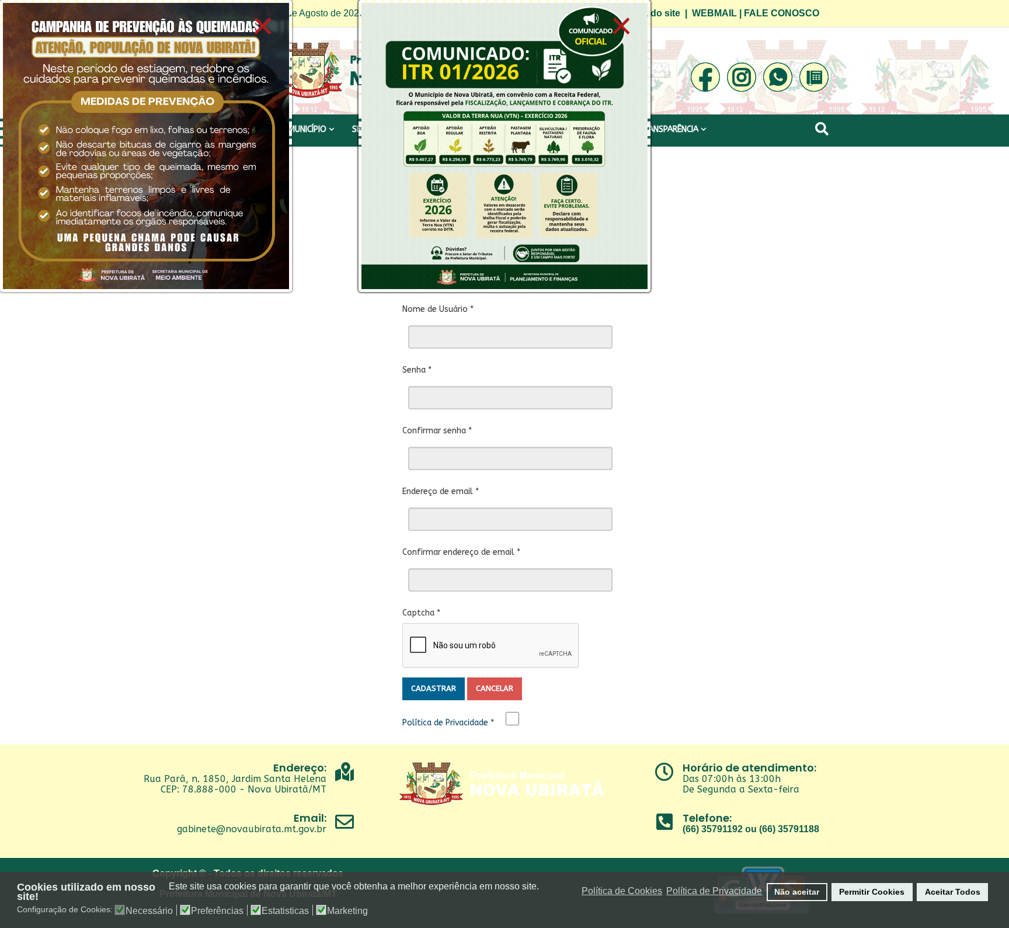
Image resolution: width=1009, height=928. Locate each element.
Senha (417, 370)
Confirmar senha (437, 431)
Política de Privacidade (448, 723)
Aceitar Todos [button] (952, 891)
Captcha (421, 613)
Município (307, 129)
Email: (310, 818)
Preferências (217, 911)
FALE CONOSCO (781, 13)
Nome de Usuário (438, 309)
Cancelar (494, 688)
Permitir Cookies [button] (871, 891)
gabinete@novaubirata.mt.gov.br (251, 829)
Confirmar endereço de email (461, 552)
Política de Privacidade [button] (714, 891)
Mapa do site (652, 13)
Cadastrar (433, 688)
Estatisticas (285, 911)
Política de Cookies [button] (622, 891)
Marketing (347, 911)
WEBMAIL (714, 13)
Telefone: (707, 818)
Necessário (149, 911)
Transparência (668, 129)
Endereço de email (440, 491)
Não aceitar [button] (796, 891)
